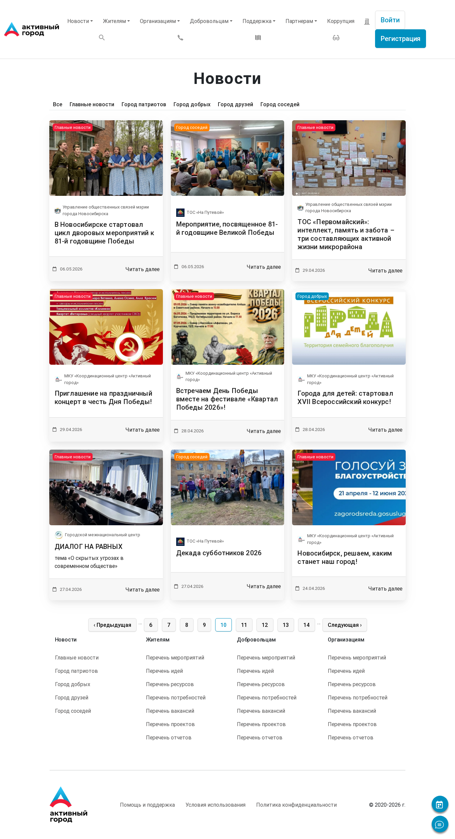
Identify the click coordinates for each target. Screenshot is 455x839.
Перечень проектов (170, 724)
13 (288, 624)
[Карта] (258, 37)
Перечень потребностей (176, 697)
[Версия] (336, 37)
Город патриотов (144, 104)
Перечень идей (164, 670)
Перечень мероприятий (175, 657)
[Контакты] (181, 37)
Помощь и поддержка (147, 804)
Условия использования (215, 804)
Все (57, 104)
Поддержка (256, 21)
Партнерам (299, 21)
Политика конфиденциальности (296, 804)
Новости (78, 21)
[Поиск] (102, 37)
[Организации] (367, 21)
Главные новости (92, 104)
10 (226, 624)
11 (246, 624)
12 (267, 624)
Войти (390, 20)
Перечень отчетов (169, 737)
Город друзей (235, 104)
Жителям (114, 21)
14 (309, 624)
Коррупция (340, 21)
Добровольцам (209, 21)
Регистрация (400, 38)
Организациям (158, 21)
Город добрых (192, 104)
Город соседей (279, 104)
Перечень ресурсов (170, 684)
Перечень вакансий (170, 710)
